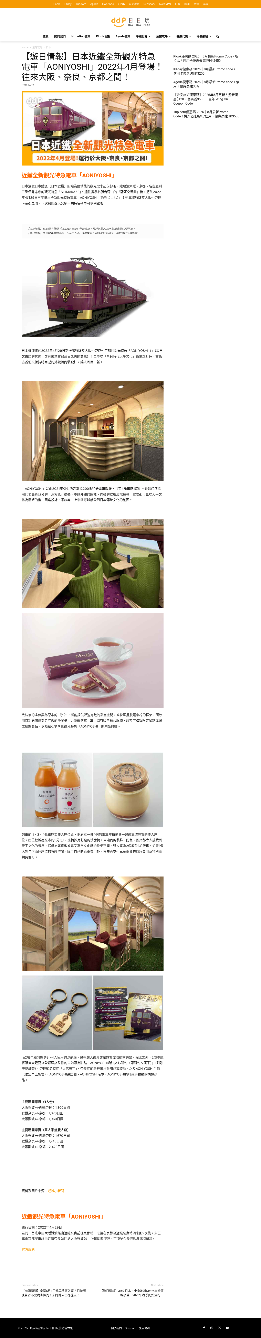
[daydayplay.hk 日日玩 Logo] (130, 21)
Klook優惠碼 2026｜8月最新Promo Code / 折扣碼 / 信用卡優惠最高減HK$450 (205, 58)
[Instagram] (212, 1328)
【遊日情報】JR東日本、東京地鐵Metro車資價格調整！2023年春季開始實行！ (132, 1293)
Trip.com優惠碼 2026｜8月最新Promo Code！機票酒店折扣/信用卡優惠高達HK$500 (206, 114)
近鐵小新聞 (56, 1191)
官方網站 (28, 1249)
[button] (217, 36)
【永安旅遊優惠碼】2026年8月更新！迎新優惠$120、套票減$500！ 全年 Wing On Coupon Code (205, 99)
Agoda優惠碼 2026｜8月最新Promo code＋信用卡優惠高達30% (206, 84)
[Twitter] (219, 1328)
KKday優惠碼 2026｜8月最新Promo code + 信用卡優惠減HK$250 (204, 71)
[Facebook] (204, 1328)
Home (25, 47)
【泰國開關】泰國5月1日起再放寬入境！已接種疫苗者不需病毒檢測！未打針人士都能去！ (54, 1293)
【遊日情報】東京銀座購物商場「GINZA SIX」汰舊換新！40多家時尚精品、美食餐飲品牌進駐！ (83, 233)
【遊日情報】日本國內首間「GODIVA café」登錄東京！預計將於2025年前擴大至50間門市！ (81, 229)
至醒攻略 (37, 47)
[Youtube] (227, 1328)
